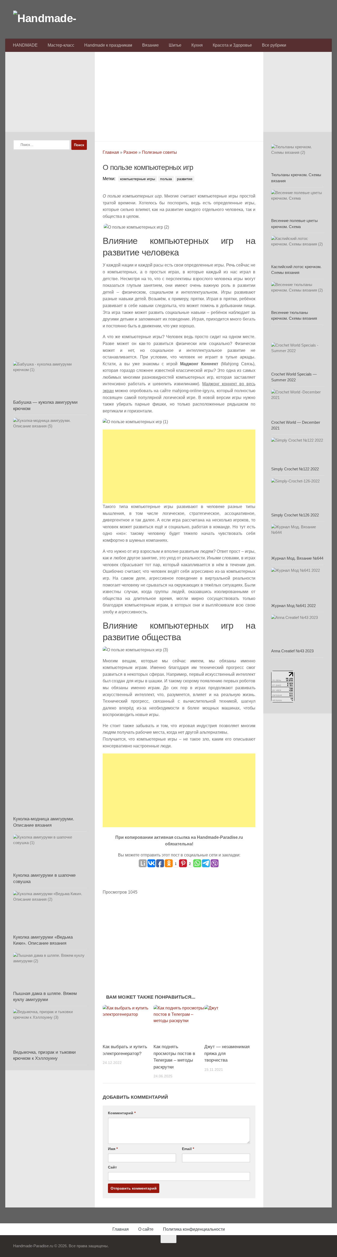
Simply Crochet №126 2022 (295, 515)
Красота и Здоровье (232, 45)
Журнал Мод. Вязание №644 (297, 558)
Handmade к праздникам (108, 45)
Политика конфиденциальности (194, 1229)
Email (188, 1149)
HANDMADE (25, 45)
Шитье (175, 45)
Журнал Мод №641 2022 (293, 605)
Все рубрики (274, 45)
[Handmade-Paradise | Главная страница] (52, 18)
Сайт (112, 1167)
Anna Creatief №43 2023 (292, 651)
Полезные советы (159, 152)
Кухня (197, 45)
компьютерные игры (137, 179)
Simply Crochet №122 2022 (295, 469)
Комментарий (122, 1113)
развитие (184, 179)
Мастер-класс (61, 45)
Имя (113, 1149)
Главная (111, 152)
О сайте (145, 1229)
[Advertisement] (179, 95)
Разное (130, 152)
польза (166, 179)
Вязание (150, 45)
